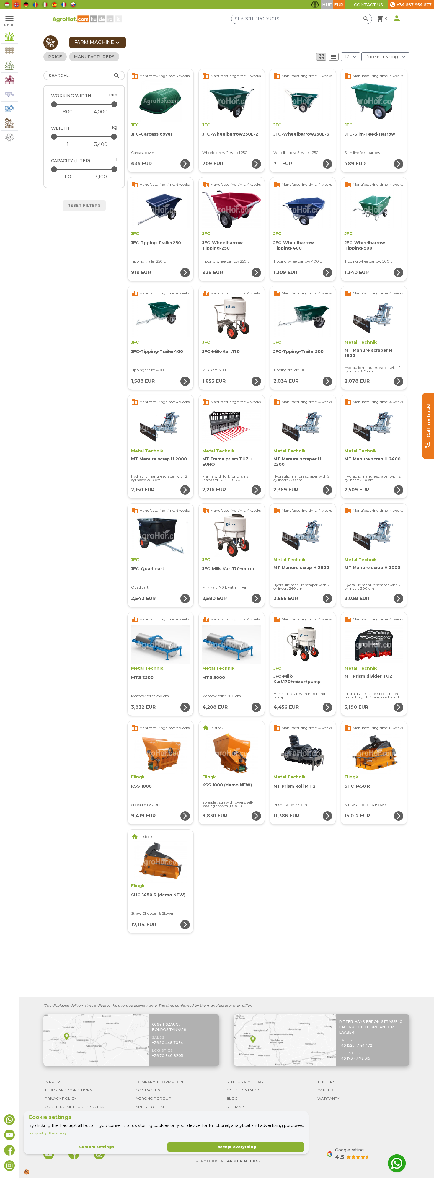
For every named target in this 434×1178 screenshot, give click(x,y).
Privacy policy (37, 1133)
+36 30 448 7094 (167, 1042)
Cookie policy (57, 1133)
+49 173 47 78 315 (354, 1058)
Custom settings (96, 1147)
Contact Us (368, 5)
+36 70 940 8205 (167, 1055)
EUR (338, 4)
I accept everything (235, 1147)
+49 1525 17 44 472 (355, 1045)
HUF (327, 4)
